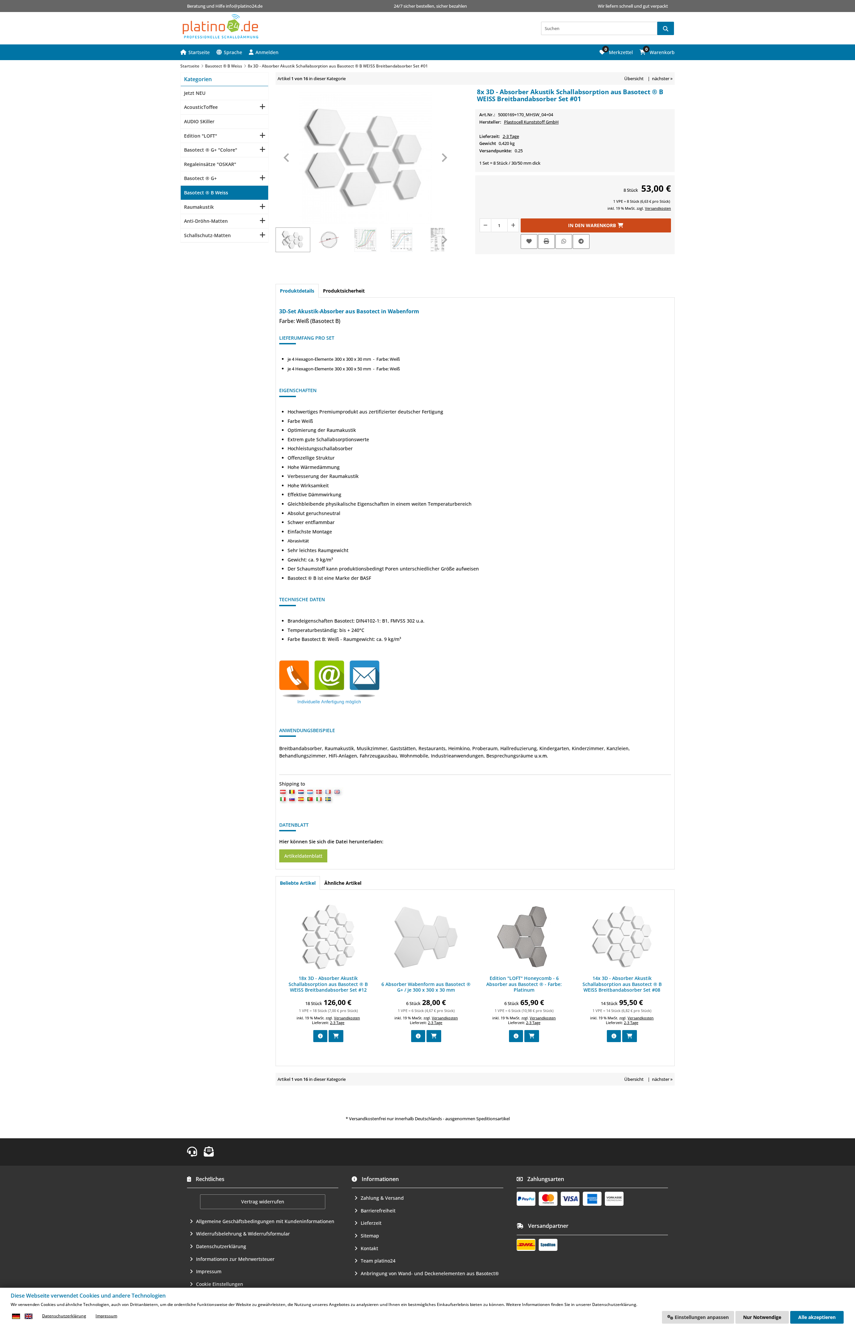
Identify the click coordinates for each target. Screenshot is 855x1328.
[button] (263, 52)
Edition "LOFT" (200, 136)
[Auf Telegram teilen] (581, 241)
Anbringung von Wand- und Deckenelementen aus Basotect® (430, 1273)
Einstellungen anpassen (701, 1317)
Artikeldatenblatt (303, 856)
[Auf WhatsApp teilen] (563, 241)
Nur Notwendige (762, 1317)
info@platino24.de (244, 6)
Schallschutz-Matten (207, 235)
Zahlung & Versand (382, 1198)
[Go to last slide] (287, 158)
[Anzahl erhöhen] (513, 225)
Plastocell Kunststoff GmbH (531, 122)
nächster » (662, 78)
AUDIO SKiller (199, 121)
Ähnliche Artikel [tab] (342, 883)
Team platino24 (378, 1261)
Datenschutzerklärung (221, 1246)
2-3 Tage (511, 136)
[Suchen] (666, 28)
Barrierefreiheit (378, 1210)
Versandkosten (658, 208)
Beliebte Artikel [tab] (298, 883)
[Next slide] (444, 158)
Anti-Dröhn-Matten (206, 221)
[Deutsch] (16, 1316)
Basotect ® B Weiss (206, 192)
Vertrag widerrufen (262, 1201)
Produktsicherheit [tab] (344, 291)
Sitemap (370, 1235)
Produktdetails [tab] (297, 291)
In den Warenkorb (596, 225)
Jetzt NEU (194, 93)
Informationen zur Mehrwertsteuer (235, 1259)
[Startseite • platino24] (220, 26)
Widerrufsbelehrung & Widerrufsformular (243, 1233)
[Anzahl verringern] (485, 225)
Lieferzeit (371, 1223)
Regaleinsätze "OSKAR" (210, 164)
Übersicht (634, 78)
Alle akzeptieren (817, 1317)
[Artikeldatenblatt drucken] (546, 241)
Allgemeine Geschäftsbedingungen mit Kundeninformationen (265, 1221)
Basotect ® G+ (200, 178)
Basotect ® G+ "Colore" (210, 150)
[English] (28, 1316)
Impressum (208, 1271)
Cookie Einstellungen (219, 1284)
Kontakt (369, 1248)
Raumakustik (199, 207)
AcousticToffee (201, 107)
